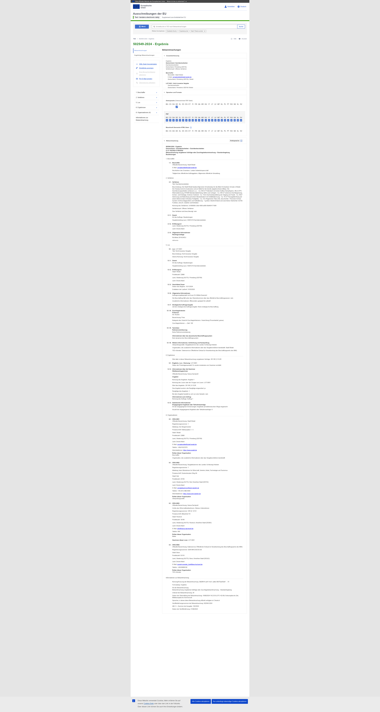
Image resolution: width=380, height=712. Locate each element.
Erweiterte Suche (172, 31)
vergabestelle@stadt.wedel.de (182, 77)
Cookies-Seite (149, 703)
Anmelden (231, 6)
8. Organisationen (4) (143, 112)
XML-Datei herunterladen (148, 64)
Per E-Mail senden (145, 79)
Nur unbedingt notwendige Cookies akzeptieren (230, 701)
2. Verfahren (140, 97)
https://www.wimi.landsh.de (192, 494)
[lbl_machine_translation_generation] (191, 127)
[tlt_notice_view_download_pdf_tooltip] (167, 120)
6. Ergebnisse (141, 107)
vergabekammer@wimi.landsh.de (188, 488)
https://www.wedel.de (190, 450)
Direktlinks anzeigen (146, 68)
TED (134, 39)
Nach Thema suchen (197, 31)
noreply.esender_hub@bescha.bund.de (189, 564)
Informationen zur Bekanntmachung (142, 119)
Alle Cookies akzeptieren (200, 701)
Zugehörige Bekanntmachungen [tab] (144, 55)
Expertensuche (184, 31)
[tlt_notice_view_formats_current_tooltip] (241, 141)
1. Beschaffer (140, 92)
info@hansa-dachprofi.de (185, 528)
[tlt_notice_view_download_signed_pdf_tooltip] (177, 107)
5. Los (138, 102)
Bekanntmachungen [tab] (140, 50)
